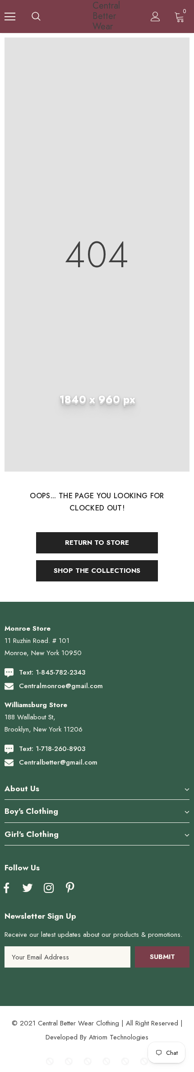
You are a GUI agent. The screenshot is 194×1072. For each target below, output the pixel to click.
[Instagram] (49, 888)
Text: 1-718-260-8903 (52, 749)
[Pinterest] (70, 888)
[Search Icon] (36, 16)
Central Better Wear (98, 16)
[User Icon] (155, 16)
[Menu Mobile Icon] (10, 16)
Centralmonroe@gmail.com (61, 686)
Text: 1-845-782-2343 (52, 672)
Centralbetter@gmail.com (58, 762)
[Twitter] (27, 888)
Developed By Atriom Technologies (97, 1037)
